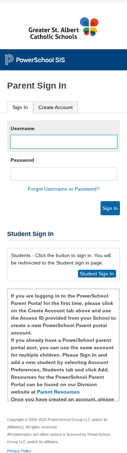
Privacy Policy (19, 451)
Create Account (55, 107)
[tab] (20, 107)
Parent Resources (58, 392)
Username (23, 128)
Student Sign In (97, 273)
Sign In (20, 107)
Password (22, 160)
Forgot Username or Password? (63, 189)
